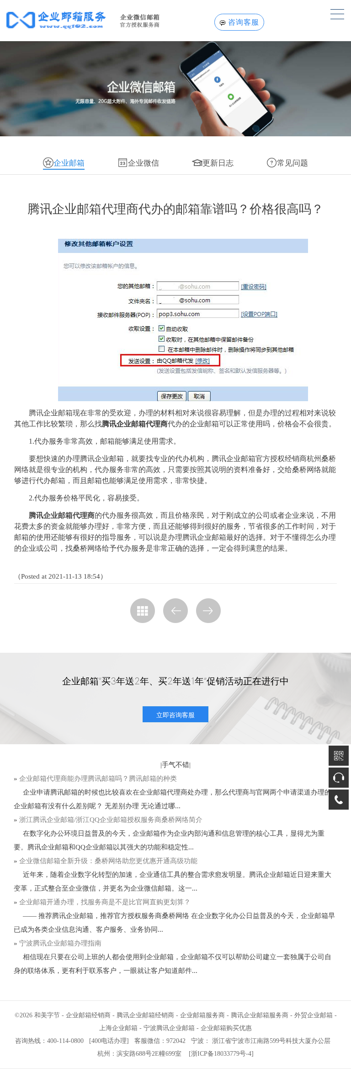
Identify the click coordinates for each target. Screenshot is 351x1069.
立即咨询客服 (175, 715)
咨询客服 (243, 22)
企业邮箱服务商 (202, 1015)
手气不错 (175, 764)
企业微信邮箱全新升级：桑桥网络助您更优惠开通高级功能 (108, 861)
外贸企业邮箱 (313, 1015)
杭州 (103, 1053)
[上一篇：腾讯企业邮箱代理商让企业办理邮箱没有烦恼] (175, 610)
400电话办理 (109, 1040)
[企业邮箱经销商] (97, 19)
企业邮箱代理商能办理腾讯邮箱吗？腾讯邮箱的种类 (98, 778)
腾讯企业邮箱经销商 (145, 1015)
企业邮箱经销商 (88, 1015)
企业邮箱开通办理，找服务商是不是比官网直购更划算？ (105, 902)
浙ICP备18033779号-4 (221, 1053)
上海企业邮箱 (118, 1028)
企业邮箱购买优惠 (226, 1028)
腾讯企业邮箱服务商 (259, 1015)
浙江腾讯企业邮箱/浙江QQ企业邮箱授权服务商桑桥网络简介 (110, 819)
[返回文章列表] (142, 610)
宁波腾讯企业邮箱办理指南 (60, 943)
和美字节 (47, 1015)
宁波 (197, 1040)
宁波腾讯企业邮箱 (169, 1028)
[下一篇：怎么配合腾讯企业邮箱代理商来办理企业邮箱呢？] (208, 610)
